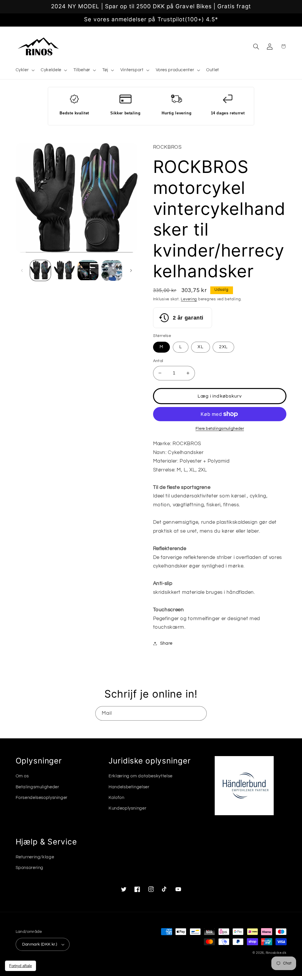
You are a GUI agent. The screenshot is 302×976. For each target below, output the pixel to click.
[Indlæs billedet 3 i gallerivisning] (88, 270)
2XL (223, 347)
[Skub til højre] (130, 270)
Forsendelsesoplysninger (42, 797)
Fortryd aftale (20, 966)
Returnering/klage (35, 857)
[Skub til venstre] (22, 270)
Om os (22, 776)
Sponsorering (30, 867)
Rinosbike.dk (276, 952)
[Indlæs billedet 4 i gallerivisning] (111, 270)
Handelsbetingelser (129, 787)
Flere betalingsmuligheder (220, 429)
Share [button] (166, 643)
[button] (24, 70)
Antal (158, 361)
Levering (189, 299)
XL (200, 347)
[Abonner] (199, 713)
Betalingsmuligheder (37, 787)
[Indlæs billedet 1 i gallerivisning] (40, 270)
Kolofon (116, 797)
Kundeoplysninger (127, 808)
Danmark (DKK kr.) (39, 944)
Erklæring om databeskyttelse (141, 776)
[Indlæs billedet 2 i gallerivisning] (64, 270)
